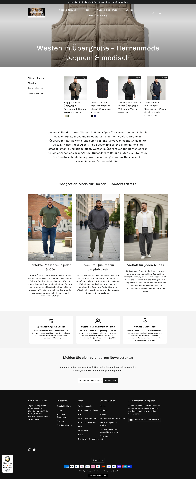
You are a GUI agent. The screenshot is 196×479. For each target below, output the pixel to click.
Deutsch (96, 460)
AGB (80, 414)
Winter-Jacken (36, 78)
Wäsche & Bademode (108, 10)
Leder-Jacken (36, 88)
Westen (32, 83)
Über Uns (104, 436)
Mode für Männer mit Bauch (112, 418)
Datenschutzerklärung (87, 410)
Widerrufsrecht (85, 406)
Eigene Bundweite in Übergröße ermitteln (109, 430)
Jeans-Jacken (36, 93)
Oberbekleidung (68, 10)
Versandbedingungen (87, 418)
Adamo (103, 414)
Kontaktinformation (87, 423)
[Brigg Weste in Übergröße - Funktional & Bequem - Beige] (65, 116)
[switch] (7, 470)
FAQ (80, 427)
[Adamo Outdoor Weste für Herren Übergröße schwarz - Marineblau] (95, 116)
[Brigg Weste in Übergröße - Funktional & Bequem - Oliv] (68, 116)
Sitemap (82, 435)
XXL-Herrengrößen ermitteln (108, 424)
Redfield (103, 410)
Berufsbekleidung (98, 15)
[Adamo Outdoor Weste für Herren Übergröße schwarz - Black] (92, 116)
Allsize (103, 406)
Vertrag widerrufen (98, 475)
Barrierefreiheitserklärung (87, 439)
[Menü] (11, 456)
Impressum (83, 431)
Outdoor (130, 10)
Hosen (86, 10)
